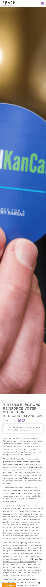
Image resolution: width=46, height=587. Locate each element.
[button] (19, 420)
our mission (35, 467)
